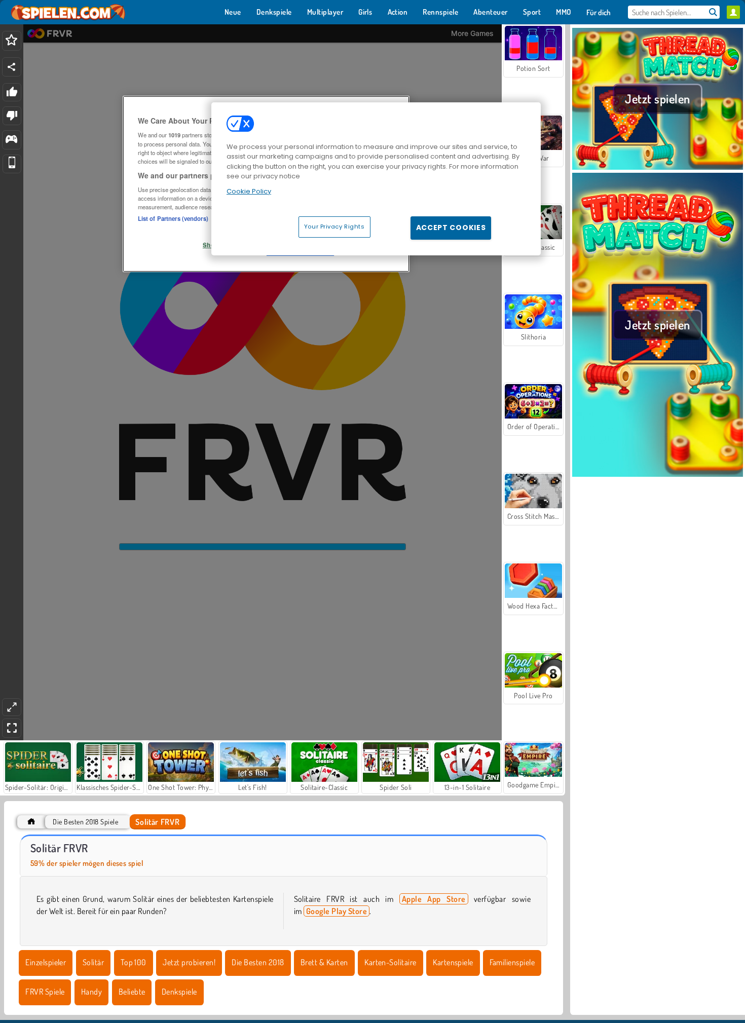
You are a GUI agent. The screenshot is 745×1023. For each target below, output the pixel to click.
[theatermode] (11, 707)
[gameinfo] (11, 140)
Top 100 (133, 962)
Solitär (93, 962)
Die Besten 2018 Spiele (85, 821)
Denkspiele (179, 992)
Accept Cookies (451, 227)
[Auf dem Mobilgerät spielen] (12, 164)
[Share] (11, 67)
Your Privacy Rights (334, 226)
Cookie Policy (249, 191)
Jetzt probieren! (189, 962)
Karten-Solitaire (390, 962)
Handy (91, 992)
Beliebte (132, 992)
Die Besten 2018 (258, 962)
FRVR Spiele (44, 992)
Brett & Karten (324, 962)
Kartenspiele (453, 962)
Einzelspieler (45, 962)
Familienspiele (512, 962)
